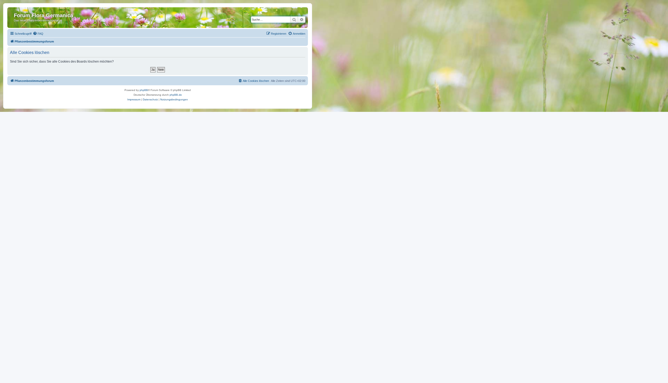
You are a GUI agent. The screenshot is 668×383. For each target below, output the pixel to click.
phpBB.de (176, 94)
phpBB (144, 90)
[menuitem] (38, 34)
